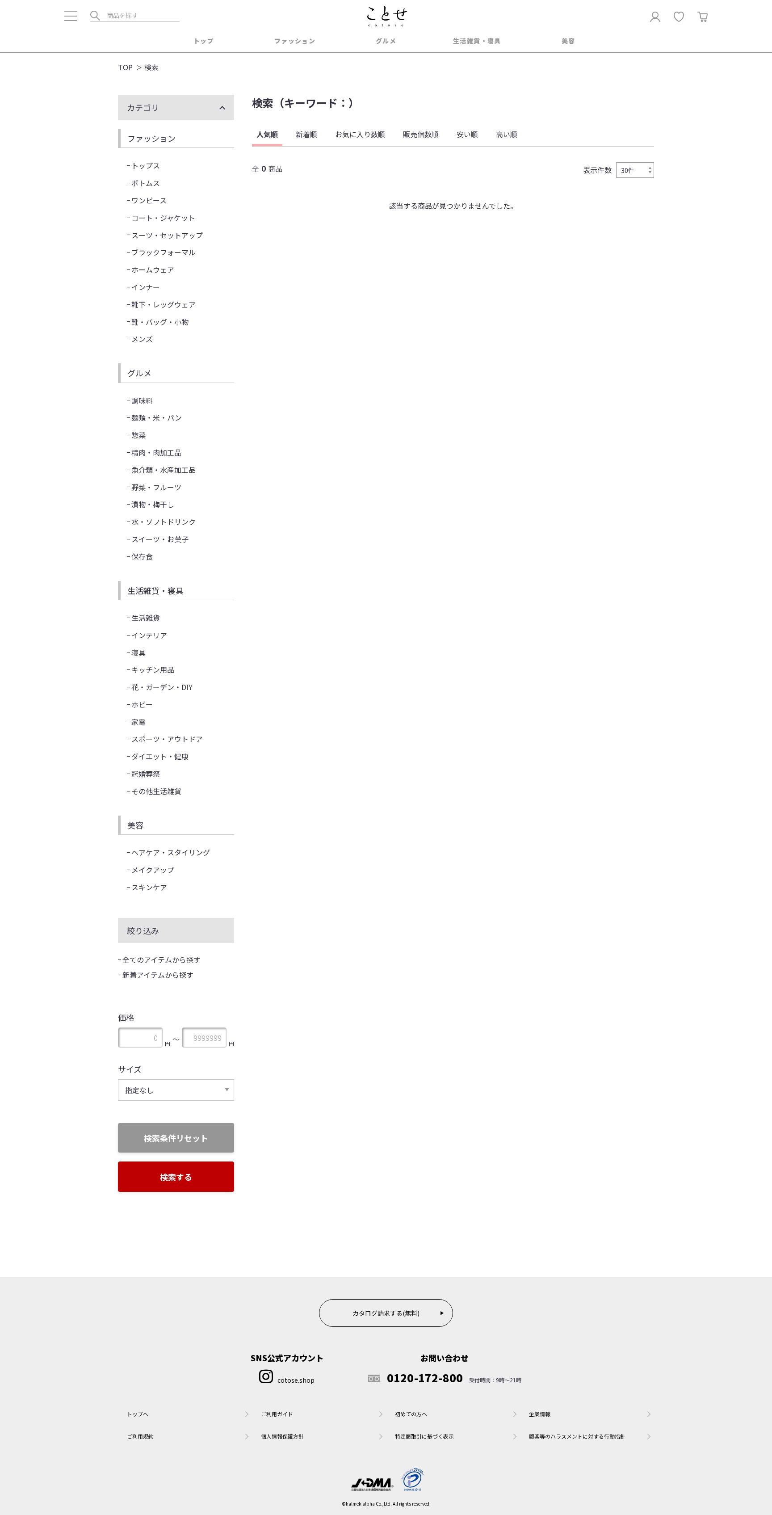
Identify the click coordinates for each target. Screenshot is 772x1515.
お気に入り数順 (360, 134)
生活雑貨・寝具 (477, 40)
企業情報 (539, 1414)
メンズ (142, 338)
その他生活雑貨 (156, 791)
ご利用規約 (140, 1436)
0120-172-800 (425, 1377)
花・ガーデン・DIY (162, 687)
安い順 (467, 134)
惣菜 (138, 434)
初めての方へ (411, 1414)
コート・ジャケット (163, 217)
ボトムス (145, 182)
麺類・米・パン (156, 417)
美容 (568, 40)
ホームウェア (152, 269)
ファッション (294, 40)
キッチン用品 (152, 669)
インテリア (149, 635)
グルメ (386, 40)
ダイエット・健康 (160, 756)
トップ (203, 40)
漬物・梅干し (152, 504)
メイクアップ (152, 869)
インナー (145, 287)
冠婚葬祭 (145, 773)
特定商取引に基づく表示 (424, 1436)
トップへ (137, 1414)
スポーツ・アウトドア (167, 738)
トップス (145, 165)
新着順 (306, 134)
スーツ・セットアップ (167, 235)
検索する (176, 1177)
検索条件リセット (176, 1138)
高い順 (506, 134)
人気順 (267, 134)
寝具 (138, 652)
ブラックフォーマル (163, 252)
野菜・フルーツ (156, 487)
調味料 (142, 400)
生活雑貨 (145, 617)
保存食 (142, 556)
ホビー (142, 704)
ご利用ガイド (277, 1414)
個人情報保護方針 (282, 1436)
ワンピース (149, 200)
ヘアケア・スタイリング (170, 852)
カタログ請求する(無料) (386, 1313)
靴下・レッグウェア (163, 304)
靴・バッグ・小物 (160, 321)
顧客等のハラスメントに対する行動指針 (577, 1436)
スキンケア (149, 887)
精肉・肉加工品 (156, 452)
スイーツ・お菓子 (160, 539)
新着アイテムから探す (157, 974)
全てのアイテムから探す (161, 959)
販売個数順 (421, 134)
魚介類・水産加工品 (163, 469)
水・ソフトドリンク (163, 521)
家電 (138, 721)
